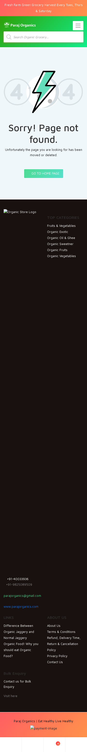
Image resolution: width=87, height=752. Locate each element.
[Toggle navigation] (78, 25)
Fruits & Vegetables (61, 226)
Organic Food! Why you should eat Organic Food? (21, 650)
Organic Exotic (57, 232)
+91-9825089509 (19, 584)
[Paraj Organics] (20, 24)
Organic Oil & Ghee (61, 238)
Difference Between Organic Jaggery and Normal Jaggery (19, 632)
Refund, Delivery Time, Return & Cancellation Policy (63, 644)
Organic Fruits (57, 250)
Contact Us (55, 662)
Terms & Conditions (61, 632)
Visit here (10, 696)
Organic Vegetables (61, 256)
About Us (53, 626)
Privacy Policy (57, 656)
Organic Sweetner (60, 244)
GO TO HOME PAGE (44, 173)
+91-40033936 (17, 579)
